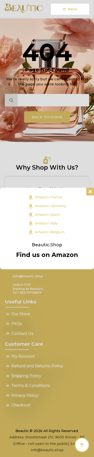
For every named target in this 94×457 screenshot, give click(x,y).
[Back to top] (82, 445)
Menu (72, 9)
